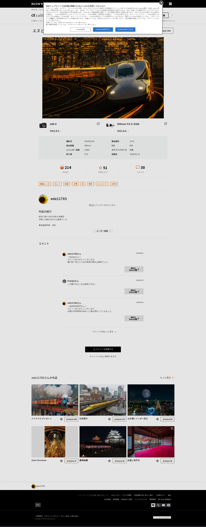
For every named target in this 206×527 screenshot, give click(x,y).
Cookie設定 (80, 29)
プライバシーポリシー (77, 24)
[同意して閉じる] (161, 2)
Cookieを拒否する (103, 29)
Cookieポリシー (69, 22)
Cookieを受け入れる (125, 29)
